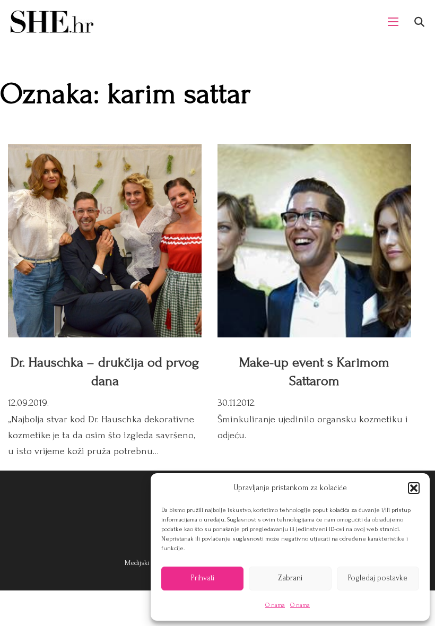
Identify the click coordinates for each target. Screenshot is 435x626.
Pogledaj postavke (377, 577)
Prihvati (202, 577)
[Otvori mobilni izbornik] (393, 22)
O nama (275, 605)
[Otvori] (419, 22)
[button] (413, 488)
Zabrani (290, 577)
